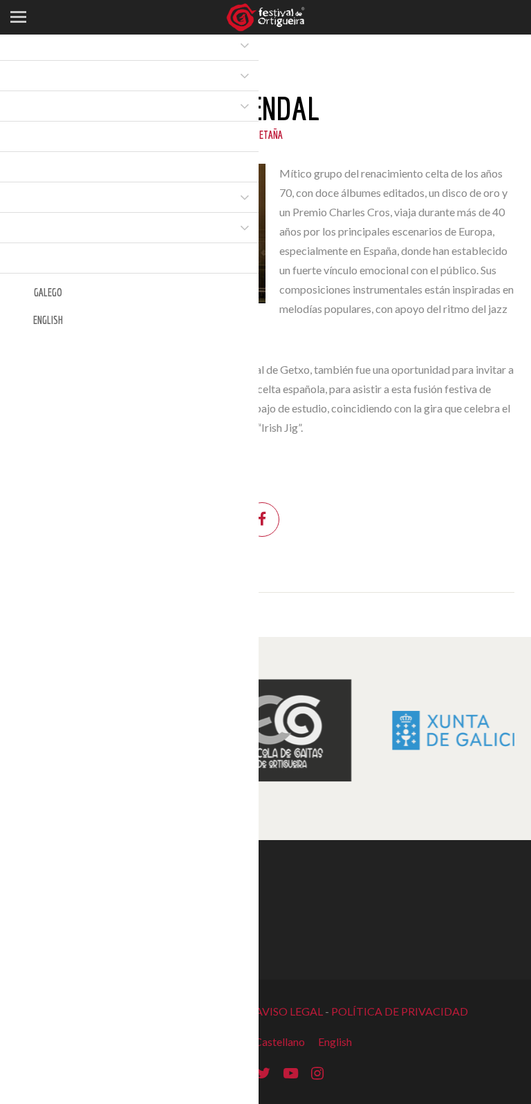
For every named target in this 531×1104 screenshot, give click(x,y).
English (335, 1041)
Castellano (279, 1041)
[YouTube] (290, 1071)
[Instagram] (317, 1071)
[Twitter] (263, 1071)
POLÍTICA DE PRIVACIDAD (399, 1011)
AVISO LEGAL (289, 1011)
